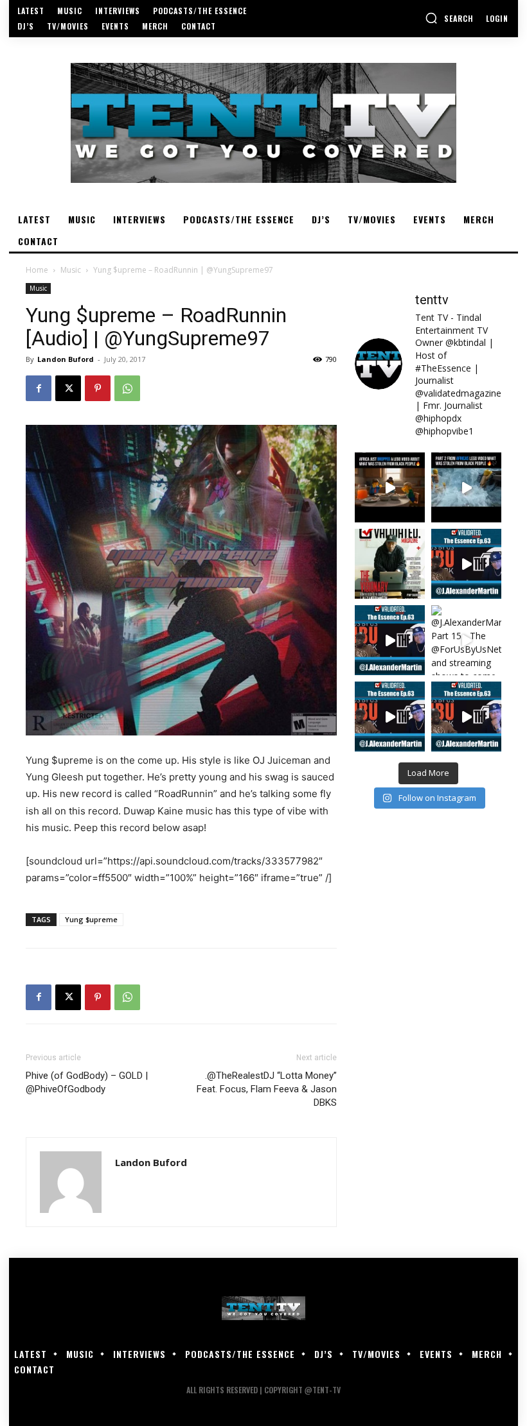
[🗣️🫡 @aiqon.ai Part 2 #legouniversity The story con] (466, 487)
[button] (449, 18)
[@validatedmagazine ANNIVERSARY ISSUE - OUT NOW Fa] (390, 564)
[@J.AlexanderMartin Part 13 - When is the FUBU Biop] (466, 717)
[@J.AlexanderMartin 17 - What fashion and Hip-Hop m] (466, 564)
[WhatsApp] (127, 388)
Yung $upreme (91, 919)
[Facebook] (38, 388)
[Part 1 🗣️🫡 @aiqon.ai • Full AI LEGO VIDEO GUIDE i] (390, 487)
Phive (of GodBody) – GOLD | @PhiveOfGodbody (87, 1082)
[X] (68, 388)
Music (70, 269)
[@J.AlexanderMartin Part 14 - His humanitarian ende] (390, 717)
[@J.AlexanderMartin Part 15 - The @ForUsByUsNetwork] (466, 640)
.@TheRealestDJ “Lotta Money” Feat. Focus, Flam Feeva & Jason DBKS (267, 1089)
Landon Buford (65, 359)
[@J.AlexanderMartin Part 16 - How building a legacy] (390, 640)
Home (37, 269)
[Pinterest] (98, 388)
